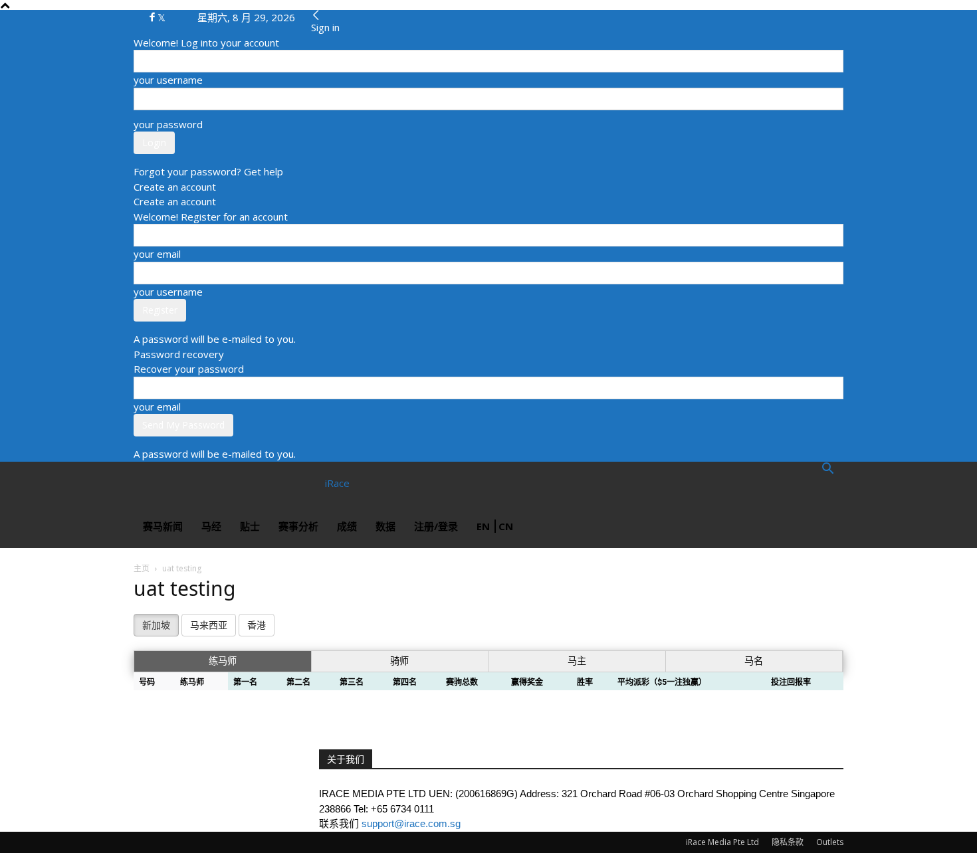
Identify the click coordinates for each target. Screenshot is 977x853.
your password (168, 124)
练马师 (223, 661)
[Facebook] (154, 17)
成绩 (347, 526)
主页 (142, 568)
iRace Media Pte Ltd (722, 842)
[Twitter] (161, 17)
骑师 (399, 661)
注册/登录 (436, 526)
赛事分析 (298, 526)
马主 (577, 661)
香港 (256, 625)
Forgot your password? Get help (208, 171)
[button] (827, 469)
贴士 (250, 526)
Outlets (829, 842)
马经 (211, 526)
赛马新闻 (163, 526)
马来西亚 (208, 625)
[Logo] (181, 483)
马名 (753, 661)
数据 (385, 526)
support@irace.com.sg (411, 823)
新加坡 (156, 625)
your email (157, 253)
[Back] (316, 15)
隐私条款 (788, 842)
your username (168, 79)
